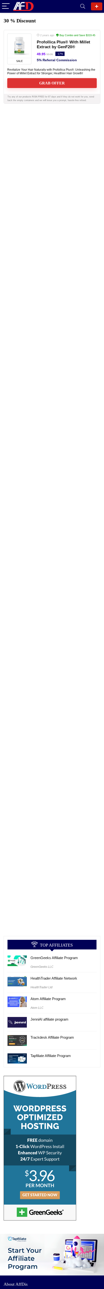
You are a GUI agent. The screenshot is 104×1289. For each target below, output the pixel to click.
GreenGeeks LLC (41, 966)
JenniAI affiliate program (49, 1019)
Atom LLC (37, 1007)
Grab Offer (52, 83)
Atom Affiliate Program (48, 999)
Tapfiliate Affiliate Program (50, 1056)
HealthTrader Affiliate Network (53, 978)
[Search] (83, 6)
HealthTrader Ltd (41, 987)
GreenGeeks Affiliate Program (54, 958)
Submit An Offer (96, 6)
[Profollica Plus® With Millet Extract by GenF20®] (19, 46)
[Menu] (6, 6)
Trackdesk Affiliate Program (52, 1037)
